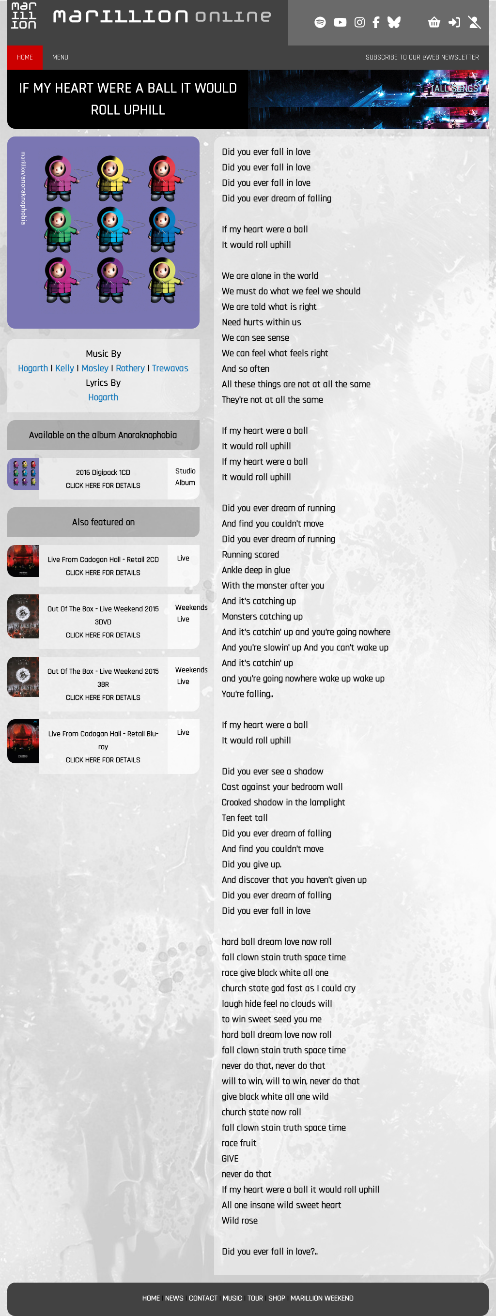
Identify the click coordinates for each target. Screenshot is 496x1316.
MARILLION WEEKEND (322, 1298)
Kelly (64, 368)
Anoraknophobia (147, 435)
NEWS (174, 1298)
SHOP (276, 1298)
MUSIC (232, 1298)
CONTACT (203, 1298)
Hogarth (33, 368)
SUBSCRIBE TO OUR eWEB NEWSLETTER (422, 57)
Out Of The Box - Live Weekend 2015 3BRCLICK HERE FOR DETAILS (103, 684)
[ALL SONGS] (456, 88)
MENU (60, 57)
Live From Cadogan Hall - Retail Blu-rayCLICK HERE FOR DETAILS (103, 747)
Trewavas (170, 368)
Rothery (130, 368)
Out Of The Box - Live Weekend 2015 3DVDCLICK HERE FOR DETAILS (103, 622)
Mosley (94, 368)
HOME (25, 57)
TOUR (255, 1298)
